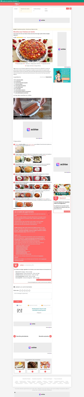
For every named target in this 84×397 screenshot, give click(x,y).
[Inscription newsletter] (62, 189)
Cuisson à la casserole (24, 71)
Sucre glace (44, 70)
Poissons (26, 383)
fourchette (32, 145)
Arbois (40, 229)
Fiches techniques (48, 378)
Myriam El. (19, 208)
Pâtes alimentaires (19, 383)
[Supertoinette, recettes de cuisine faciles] (17, 4)
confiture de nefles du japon (22, 249)
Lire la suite (67, 211)
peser (15, 215)
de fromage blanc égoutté (21, 82)
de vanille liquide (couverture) (22, 92)
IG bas (51, 382)
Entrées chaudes (32, 382)
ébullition (35, 199)
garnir (31, 190)
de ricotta (19, 81)
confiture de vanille (20, 245)
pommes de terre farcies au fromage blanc (30, 241)
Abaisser (17, 144)
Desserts (36, 68)
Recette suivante (44, 336)
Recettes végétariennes (26, 68)
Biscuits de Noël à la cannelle (46, 369)
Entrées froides (39, 382)
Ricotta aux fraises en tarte (31, 29)
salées (31, 383)
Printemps (33, 68)
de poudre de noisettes (21, 85)
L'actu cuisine (46, 9)
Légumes (55, 382)
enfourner (29, 155)
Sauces (35, 383)
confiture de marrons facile (21, 252)
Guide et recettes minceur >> (10, 1)
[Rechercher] (67, 9)
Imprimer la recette (33, 305)
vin (18, 229)
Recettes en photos (21, 29)
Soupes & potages (42, 383)
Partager (20, 305)
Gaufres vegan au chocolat (33, 369)
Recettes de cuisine (25, 8)
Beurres (28, 381)
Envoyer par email (46, 305)
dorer (45, 155)
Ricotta (40, 70)
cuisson (44, 199)
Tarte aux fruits (38, 72)
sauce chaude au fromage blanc (28, 239)
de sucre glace (19, 84)
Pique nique (46, 72)
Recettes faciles (26, 378)
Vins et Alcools (60, 383)
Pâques (17, 71)
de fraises (19, 88)
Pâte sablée (35, 71)
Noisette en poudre (35, 70)
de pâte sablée (20, 79)
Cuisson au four (18, 68)
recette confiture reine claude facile (23, 254)
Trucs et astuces (58, 378)
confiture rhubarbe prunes (21, 251)
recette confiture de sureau (21, 248)
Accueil (15, 8)
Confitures (45, 381)
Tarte (42, 72)
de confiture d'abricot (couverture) (23, 91)
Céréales (39, 381)
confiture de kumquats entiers (22, 246)
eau (37, 175)
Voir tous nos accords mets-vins (43, 279)
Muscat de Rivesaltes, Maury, (20, 231)
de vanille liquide (19, 87)
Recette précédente (22, 336)
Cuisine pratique (36, 8)
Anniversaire (32, 72)
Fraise (24, 70)
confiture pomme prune (21, 250)
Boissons (34, 381)
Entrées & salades (23, 382)
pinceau (17, 200)
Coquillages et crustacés (59, 381)
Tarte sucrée (30, 71)
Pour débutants (41, 68)
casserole (24, 191)
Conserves (51, 381)
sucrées (49, 383)
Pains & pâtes (66, 382)
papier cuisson (31, 144)
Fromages (46, 382)
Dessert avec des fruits (42, 71)
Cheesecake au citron (20, 369)
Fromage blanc (28, 70)
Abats (17, 381)
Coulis (67, 381)
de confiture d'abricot (20, 90)
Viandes (54, 383)
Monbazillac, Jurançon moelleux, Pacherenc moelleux (35, 230)
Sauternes (21, 230)
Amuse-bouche (23, 381)
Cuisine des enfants (26, 72)
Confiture (20, 70)
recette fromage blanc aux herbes (32, 238)
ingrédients (26, 214)
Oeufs (60, 382)
